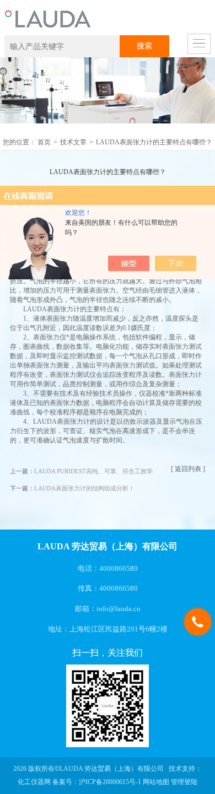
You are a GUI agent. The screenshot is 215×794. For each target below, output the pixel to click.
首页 (44, 142)
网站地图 (156, 782)
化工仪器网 (34, 782)
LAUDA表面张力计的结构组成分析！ (84, 488)
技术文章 (73, 142)
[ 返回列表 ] (188, 469)
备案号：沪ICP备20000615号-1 (96, 782)
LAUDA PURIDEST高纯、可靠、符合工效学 (93, 471)
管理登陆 (184, 782)
